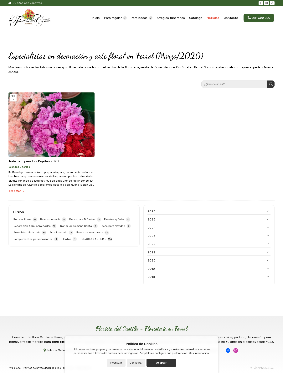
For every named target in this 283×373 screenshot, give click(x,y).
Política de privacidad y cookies (42, 368)
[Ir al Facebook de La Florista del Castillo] (261, 3)
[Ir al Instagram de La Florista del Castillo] (266, 3)
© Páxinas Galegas (262, 368)
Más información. (199, 353)
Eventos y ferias (19, 166)
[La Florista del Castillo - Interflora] (29, 18)
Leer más (15, 191)
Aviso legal (15, 368)
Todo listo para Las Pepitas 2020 (33, 161)
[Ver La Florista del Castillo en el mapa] (272, 3)
